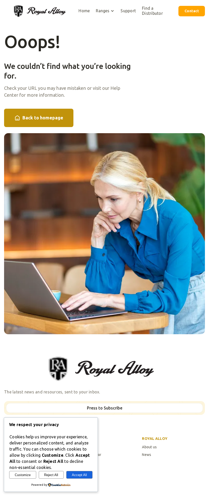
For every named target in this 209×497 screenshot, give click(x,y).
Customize (23, 475)
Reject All (51, 475)
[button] (105, 11)
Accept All (79, 475)
